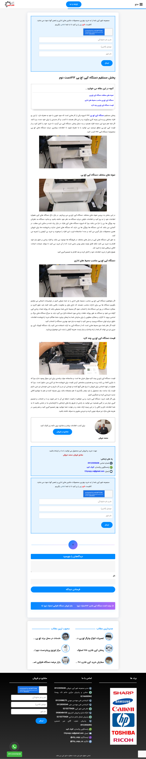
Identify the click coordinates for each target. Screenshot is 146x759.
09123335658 (93, 463)
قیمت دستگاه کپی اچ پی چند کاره (102, 105)
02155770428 (68, 708)
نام (114, 575)
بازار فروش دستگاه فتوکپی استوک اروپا (58, 605)
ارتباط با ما (74, 4)
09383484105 (61, 712)
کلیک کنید (90, 467)
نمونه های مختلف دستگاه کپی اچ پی (101, 95)
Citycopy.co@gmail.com (94, 471)
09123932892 (86, 725)
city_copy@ (75, 737)
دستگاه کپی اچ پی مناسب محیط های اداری (99, 100)
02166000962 (86, 696)
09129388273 (61, 700)
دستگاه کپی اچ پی (97, 115)
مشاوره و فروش (62, 431)
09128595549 (62, 704)
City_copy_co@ (76, 741)
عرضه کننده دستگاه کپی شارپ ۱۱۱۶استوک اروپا (94, 605)
